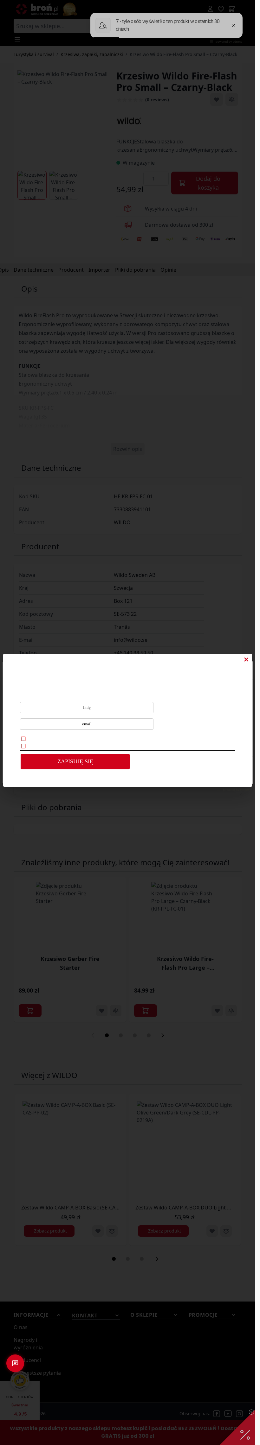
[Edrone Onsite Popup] (127, 722)
